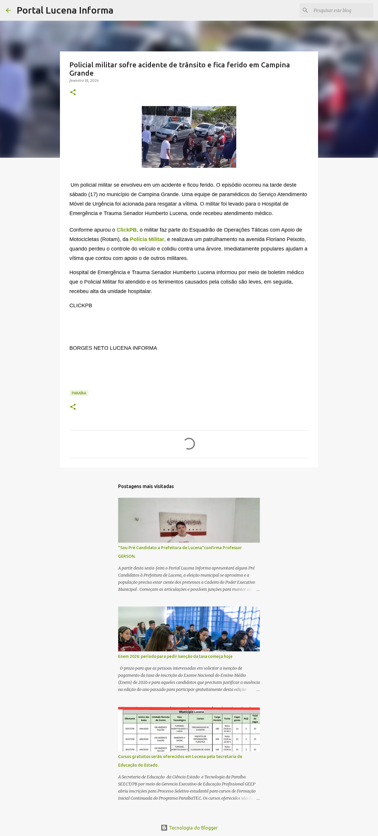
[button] (72, 93)
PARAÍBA (79, 393)
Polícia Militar (147, 239)
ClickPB (127, 230)
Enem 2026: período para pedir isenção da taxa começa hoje (175, 656)
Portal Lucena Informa (65, 10)
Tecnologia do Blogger (193, 827)
